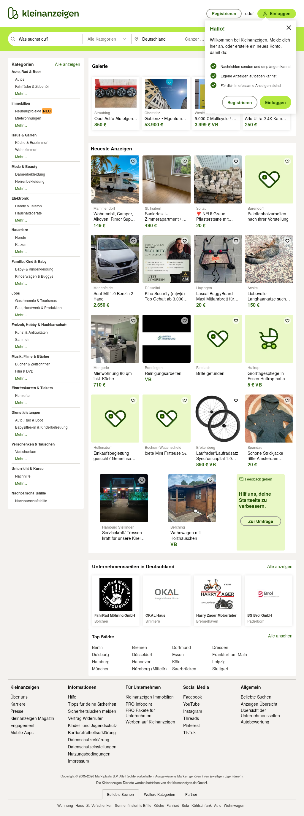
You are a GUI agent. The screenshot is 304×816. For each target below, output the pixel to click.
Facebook (192, 697)
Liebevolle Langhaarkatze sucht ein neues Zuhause (267, 298)
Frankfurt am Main (229, 654)
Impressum (78, 761)
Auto (217, 805)
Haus (79, 805)
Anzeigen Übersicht (259, 704)
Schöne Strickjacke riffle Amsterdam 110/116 (265, 458)
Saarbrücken (184, 669)
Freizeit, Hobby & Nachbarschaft (39, 324)
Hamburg (101, 661)
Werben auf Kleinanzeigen (150, 722)
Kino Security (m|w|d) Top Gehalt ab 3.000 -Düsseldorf (165, 298)
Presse (16, 711)
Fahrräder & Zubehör (32, 86)
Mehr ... (21, 93)
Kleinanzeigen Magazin (32, 718)
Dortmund (181, 647)
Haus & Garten (24, 135)
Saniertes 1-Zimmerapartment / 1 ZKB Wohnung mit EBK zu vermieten (166, 222)
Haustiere (20, 229)
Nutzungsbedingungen (89, 754)
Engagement (22, 725)
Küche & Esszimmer (31, 142)
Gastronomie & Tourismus (36, 300)
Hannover (141, 661)
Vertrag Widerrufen (86, 718)
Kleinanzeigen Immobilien (150, 697)
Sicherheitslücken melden (92, 711)
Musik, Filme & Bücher (31, 356)
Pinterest (191, 725)
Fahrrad (173, 805)
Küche (159, 805)
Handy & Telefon (28, 205)
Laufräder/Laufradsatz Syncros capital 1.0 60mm (217, 458)
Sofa (185, 805)
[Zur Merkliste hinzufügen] (133, 161)
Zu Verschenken (99, 805)
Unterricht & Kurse (28, 468)
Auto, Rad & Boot (26, 71)
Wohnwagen (234, 805)
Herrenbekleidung (30, 181)
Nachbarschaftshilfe (29, 493)
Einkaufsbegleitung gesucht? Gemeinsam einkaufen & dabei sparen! (114, 461)
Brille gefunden (210, 373)
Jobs (16, 293)
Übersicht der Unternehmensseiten (260, 712)
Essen (178, 654)
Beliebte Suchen (256, 697)
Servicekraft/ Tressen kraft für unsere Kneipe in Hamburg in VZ (123, 537)
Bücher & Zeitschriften (32, 363)
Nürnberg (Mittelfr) (149, 669)
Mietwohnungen (28, 117)
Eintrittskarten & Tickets (32, 387)
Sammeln (23, 339)
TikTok (189, 732)
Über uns (19, 697)
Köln (176, 661)
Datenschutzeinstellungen (92, 747)
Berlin (97, 647)
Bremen (139, 647)
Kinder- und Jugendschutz (92, 725)
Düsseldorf (142, 654)
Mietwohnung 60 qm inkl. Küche (113, 375)
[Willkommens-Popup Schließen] (289, 27)
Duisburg (100, 654)
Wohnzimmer (26, 149)
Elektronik (20, 198)
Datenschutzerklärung (88, 739)
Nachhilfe (23, 475)
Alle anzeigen (67, 64)
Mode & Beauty (24, 166)
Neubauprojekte (28, 110)
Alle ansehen (280, 636)
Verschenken (25, 451)
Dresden (220, 647)
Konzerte (22, 395)
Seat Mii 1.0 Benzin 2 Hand (113, 296)
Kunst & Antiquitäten (31, 332)
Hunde (20, 237)
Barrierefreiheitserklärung (92, 732)
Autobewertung (255, 722)
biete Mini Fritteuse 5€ (166, 453)
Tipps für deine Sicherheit (92, 704)
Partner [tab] (191, 794)
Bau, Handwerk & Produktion (38, 307)
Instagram (192, 711)
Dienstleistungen (26, 412)
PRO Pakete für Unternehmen (140, 712)
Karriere (18, 704)
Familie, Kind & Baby (29, 261)
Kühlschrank (201, 805)
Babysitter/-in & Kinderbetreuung (41, 427)
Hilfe (72, 697)
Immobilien (21, 103)
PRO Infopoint (139, 704)
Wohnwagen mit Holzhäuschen (185, 535)
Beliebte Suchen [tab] (120, 794)
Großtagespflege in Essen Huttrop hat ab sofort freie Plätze (267, 378)
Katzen (20, 244)
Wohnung (65, 805)
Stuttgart (220, 669)
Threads (191, 718)
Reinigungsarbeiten (163, 373)
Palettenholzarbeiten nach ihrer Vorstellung (268, 216)
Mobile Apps (22, 732)
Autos (19, 79)
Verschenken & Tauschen (33, 444)
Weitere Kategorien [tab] (159, 794)
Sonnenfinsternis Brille (133, 805)
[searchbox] (50, 39)
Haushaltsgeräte (28, 212)
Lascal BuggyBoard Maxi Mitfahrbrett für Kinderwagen (215, 298)
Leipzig (219, 661)
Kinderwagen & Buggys (34, 276)
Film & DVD (24, 370)
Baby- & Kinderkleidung (34, 268)
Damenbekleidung (30, 173)
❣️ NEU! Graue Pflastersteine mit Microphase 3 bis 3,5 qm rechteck (215, 222)
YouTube (191, 704)
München (101, 669)
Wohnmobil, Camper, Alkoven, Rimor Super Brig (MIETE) (114, 219)
